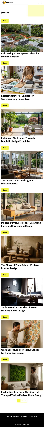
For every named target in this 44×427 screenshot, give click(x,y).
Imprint (9, 416)
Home (5, 21)
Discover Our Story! (20, 416)
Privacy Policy (32, 416)
